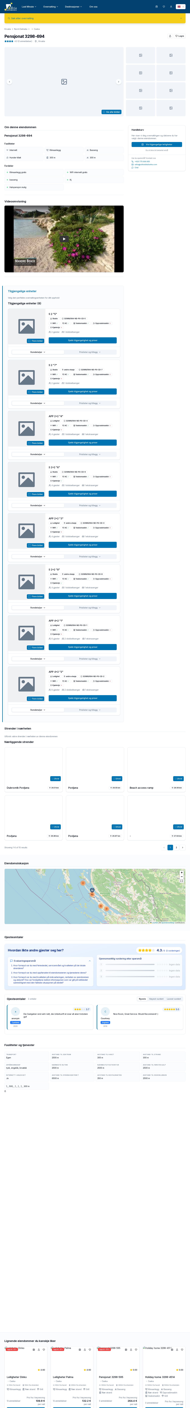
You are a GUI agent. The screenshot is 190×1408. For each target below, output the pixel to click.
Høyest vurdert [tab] (156, 940)
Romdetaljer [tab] (36, 352)
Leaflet (155, 864)
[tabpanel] (95, 960)
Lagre (181, 36)
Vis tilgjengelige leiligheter (159, 144)
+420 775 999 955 (142, 161)
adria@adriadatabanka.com (146, 164)
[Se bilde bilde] (140, 55)
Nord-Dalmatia (20, 29)
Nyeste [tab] (142, 940)
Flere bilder (37, 341)
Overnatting (49, 6)
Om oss (93, 6)
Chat (136, 168)
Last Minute (28, 6)
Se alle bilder (113, 112)
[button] (92, 832)
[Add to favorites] (44, 1349)
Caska (37, 29)
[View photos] (26, 326)
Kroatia (7, 29)
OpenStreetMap (167, 864)
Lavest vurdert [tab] (174, 940)
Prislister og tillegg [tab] (88, 352)
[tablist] (64, 352)
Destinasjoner (72, 6)
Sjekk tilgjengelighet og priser (82, 340)
